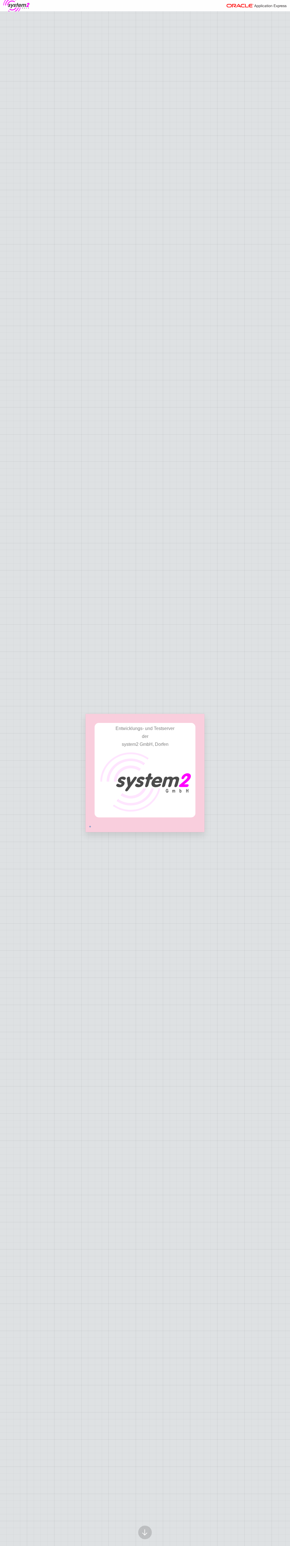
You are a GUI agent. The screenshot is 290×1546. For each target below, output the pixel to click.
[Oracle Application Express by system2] (16, 5)
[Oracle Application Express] (256, 5)
